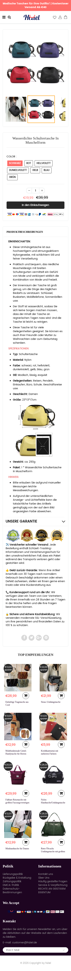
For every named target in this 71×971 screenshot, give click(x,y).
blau (47, 170)
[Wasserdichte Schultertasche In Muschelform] (35, 63)
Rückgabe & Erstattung (17, 878)
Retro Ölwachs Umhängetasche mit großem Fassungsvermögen (53, 851)
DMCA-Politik (11, 885)
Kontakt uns (45, 874)
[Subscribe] (63, 950)
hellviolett (44, 163)
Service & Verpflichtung (52, 885)
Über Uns (43, 878)
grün (12, 177)
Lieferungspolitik (13, 874)
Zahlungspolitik (12, 881)
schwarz (15, 163)
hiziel (48, 963)
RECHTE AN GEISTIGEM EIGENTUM (52, 891)
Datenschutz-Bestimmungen (12, 891)
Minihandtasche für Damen (17, 848)
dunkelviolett (18, 170)
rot (28, 163)
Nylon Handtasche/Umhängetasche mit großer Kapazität (53, 802)
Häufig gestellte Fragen (52, 881)
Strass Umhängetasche (50, 702)
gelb (35, 170)
